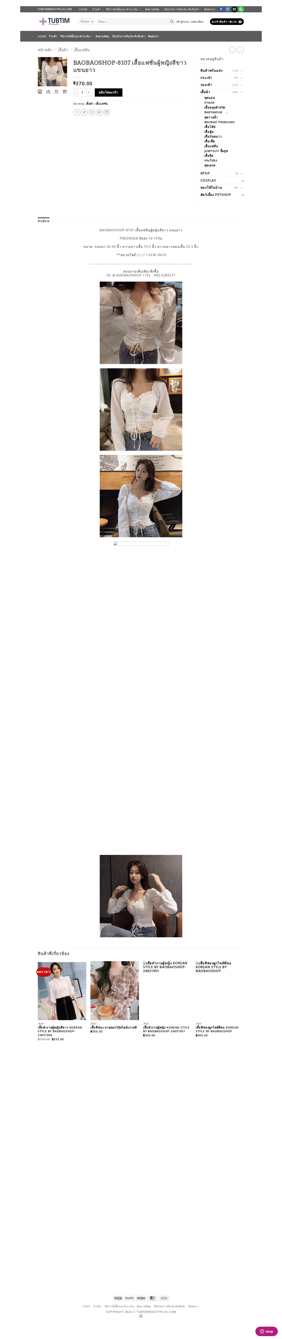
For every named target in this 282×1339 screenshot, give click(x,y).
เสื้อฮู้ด (209, 132)
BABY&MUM (213, 112)
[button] (190, 21)
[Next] (61, 73)
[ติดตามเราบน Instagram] (228, 9)
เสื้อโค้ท (210, 127)
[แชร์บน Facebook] (76, 112)
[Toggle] (241, 70)
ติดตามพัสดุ (152, 9)
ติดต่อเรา (210, 9)
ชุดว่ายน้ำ (211, 117)
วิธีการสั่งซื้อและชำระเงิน (121, 9)
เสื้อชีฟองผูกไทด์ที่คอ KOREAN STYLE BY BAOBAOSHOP (217, 1029)
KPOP (205, 173)
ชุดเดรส (210, 165)
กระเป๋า (206, 77)
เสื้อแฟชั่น (82, 49)
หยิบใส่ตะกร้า (108, 92)
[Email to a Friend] (91, 112)
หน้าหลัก (45, 49)
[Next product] (232, 50)
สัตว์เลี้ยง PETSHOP (215, 194)
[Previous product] (240, 50)
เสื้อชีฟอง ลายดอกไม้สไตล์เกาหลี (113, 1027)
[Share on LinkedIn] (106, 112)
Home (83, 9)
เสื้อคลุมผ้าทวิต (214, 107)
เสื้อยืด (208, 156)
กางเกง (209, 102)
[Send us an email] (234, 9)
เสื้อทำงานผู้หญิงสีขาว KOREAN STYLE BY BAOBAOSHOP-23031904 (60, 1031)
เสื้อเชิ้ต (209, 141)
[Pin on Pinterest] (99, 112)
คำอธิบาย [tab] (44, 221)
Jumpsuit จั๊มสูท (216, 151)
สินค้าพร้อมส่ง (211, 70)
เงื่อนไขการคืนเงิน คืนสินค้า (182, 9)
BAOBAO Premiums (219, 122)
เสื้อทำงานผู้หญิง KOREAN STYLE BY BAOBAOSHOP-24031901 (166, 1029)
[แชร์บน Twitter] (84, 112)
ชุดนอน (209, 98)
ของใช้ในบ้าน (211, 187)
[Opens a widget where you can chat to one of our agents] (266, 1332)
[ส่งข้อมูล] (171, 21)
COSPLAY (208, 180)
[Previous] (43, 73)
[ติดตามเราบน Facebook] (221, 9)
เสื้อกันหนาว (213, 136)
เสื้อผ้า (63, 49)
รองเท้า (206, 84)
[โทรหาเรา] (241, 9)
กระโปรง (210, 160)
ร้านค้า (96, 9)
